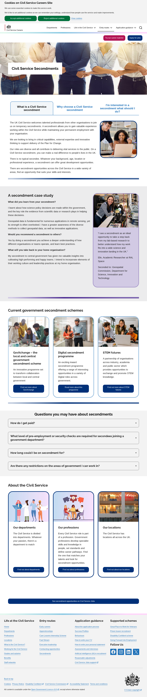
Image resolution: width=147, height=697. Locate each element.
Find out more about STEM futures (118, 388)
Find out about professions (73, 570)
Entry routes (104, 28)
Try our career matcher (114, 38)
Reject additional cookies (54, 18)
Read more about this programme (73, 388)
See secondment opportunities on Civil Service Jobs (73, 601)
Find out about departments (28, 570)
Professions (65, 28)
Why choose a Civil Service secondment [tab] (75, 108)
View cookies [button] (76, 18)
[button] (140, 27)
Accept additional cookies (20, 18)
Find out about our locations (118, 570)
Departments (52, 28)
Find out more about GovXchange (28, 388)
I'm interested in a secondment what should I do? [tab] (117, 108)
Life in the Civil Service (83, 28)
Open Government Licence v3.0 (44, 689)
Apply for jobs (135, 38)
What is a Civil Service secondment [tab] (31, 108)
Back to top (8, 679)
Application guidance (124, 28)
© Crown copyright (132, 690)
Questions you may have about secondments (73, 414)
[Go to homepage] (14, 27)
